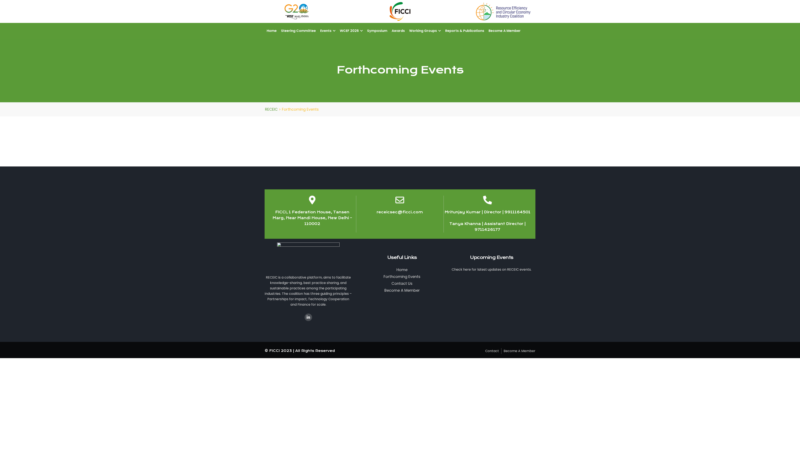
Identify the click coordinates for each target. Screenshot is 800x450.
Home (272, 30)
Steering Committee (298, 30)
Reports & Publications (464, 30)
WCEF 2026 (350, 30)
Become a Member (505, 30)
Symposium (377, 30)
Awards (398, 30)
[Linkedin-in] (308, 317)
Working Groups (423, 30)
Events (326, 30)
